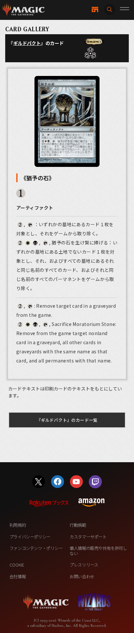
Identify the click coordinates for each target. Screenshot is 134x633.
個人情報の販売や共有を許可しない (98, 550)
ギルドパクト (27, 43)
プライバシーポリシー (29, 537)
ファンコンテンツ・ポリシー (36, 548)
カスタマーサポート (88, 537)
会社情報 (17, 576)
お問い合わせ (82, 576)
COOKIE (16, 565)
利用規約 (17, 525)
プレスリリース (84, 565)
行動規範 (78, 525)
